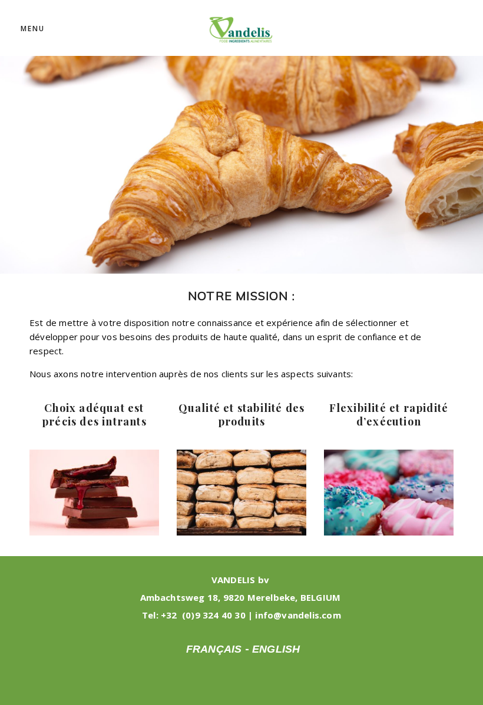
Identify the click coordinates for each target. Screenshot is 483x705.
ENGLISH (276, 649)
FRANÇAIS (214, 649)
